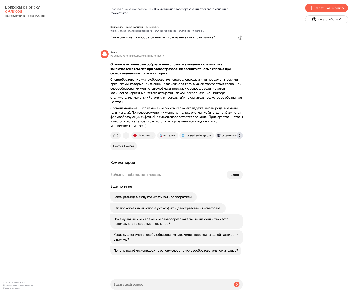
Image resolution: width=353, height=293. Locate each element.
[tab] (115, 135)
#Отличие (184, 30)
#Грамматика (118, 30)
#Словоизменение (165, 30)
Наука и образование (137, 9)
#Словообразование (140, 30)
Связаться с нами (11, 288)
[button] (240, 37)
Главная (115, 9)
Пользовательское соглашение (18, 285)
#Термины (198, 30)
